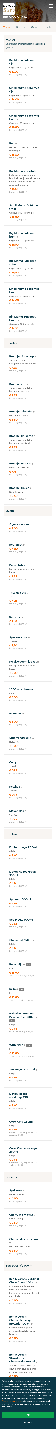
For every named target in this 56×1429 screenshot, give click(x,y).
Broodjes (20, 27)
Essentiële (28, 1422)
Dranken (48, 27)
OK (28, 1415)
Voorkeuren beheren (11, 1401)
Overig (34, 27)
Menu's (6, 27)
